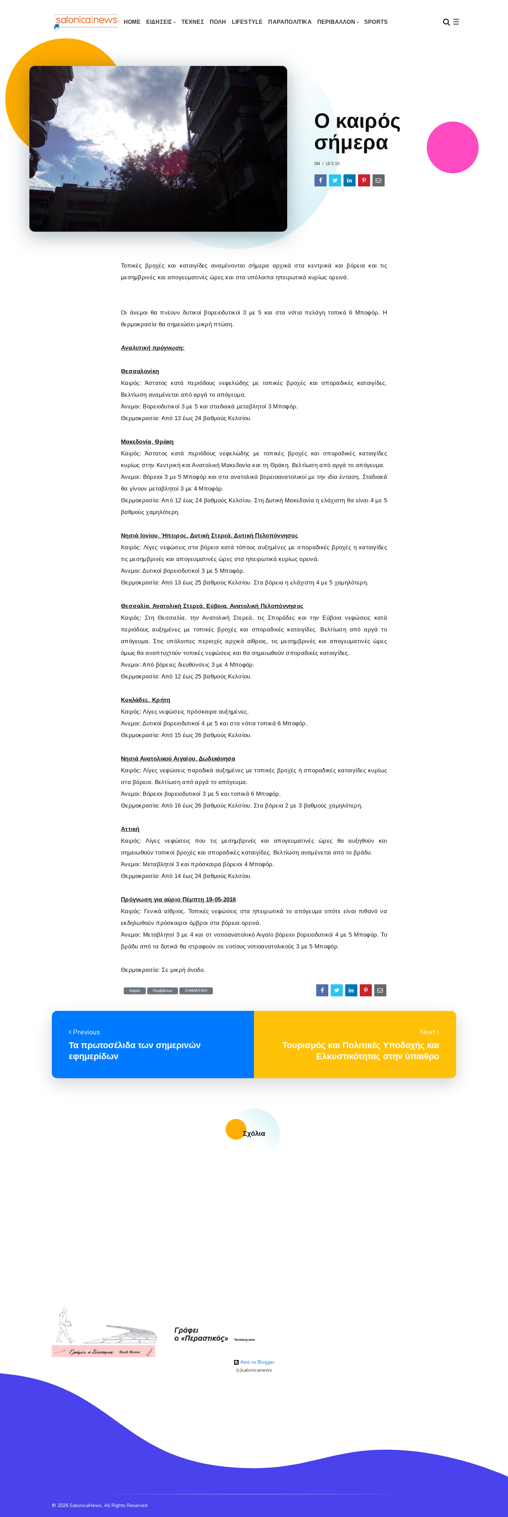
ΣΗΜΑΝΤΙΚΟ (196, 990)
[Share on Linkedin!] (350, 180)
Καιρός (134, 990)
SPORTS (376, 22)
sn (317, 163)
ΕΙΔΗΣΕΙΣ (159, 22)
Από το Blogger (257, 1362)
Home (132, 22)
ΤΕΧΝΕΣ (192, 22)
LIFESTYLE (247, 22)
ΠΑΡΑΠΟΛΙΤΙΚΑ (289, 22)
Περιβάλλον (162, 990)
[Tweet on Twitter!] (335, 180)
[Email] (379, 180)
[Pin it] (364, 180)
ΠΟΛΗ (218, 22)
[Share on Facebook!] (320, 180)
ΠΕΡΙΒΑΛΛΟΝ (336, 22)
